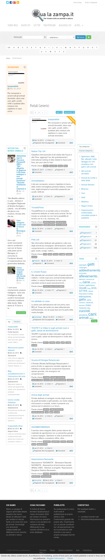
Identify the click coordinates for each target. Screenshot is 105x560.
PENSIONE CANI (84, 308)
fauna (60, 166)
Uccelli (82, 288)
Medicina (85, 201)
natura (45, 166)
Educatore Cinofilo (86, 293)
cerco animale (61, 225)
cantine (70, 442)
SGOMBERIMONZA (40, 426)
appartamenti (42, 444)
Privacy (52, 550)
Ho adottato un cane (40, 301)
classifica (53, 166)
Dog (88, 288)
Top (9, 322)
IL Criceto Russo (38, 271)
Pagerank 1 (86, 247)
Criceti (34, 257)
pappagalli (82, 265)
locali (34, 444)
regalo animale (49, 225)
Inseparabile (13, 86)
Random (17, 321)
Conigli (62, 254)
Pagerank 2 (86, 244)
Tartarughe (83, 267)
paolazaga (37, 317)
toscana (82, 305)
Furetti (55, 254)
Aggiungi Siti (65, 25)
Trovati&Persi (37, 207)
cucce (93, 282)
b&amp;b (82, 279)
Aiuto (78, 550)
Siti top (37, 25)
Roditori (69, 254)
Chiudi (70, 558)
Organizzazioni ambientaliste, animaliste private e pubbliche (89, 214)
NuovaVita (37, 480)
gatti (62, 342)
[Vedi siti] (70, 143)
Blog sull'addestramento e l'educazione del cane (16, 373)
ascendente (68, 112)
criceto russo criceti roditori (53, 286)
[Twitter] (7, 3)
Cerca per (18, 36)
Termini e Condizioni (65, 550)
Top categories (84, 146)
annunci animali (49, 222)
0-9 (9, 47)
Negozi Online (87, 206)
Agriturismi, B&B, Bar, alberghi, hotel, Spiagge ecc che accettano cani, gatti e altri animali (89, 161)
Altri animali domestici (86, 172)
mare (88, 305)
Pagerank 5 (86, 232)
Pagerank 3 (86, 240)
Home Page (77, 2)
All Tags (94, 321)
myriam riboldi (37, 380)
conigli (68, 342)
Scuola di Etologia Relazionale (45, 360)
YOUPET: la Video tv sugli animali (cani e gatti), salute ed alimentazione (50, 329)
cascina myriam (60, 380)
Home (8, 58)
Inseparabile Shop (15, 426)
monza (63, 442)
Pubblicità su (87, 550)
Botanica (84, 189)
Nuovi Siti (25, 25)
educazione (85, 296)
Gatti (50, 254)
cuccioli (84, 310)
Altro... (78, 25)
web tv (45, 342)
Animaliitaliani (37, 180)
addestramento (89, 270)
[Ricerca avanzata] (88, 37)
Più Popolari (50, 25)
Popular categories (85, 150)
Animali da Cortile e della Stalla (89, 179)
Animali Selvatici (87, 184)
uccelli (34, 345)
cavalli (57, 412)
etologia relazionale (58, 377)
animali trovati (37, 225)
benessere (36, 476)
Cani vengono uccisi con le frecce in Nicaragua (21, 225)
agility (89, 300)
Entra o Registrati (91, 2)
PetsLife (37, 261)
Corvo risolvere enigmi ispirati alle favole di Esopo (21, 272)
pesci (91, 318)
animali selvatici (38, 412)
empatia (70, 380)
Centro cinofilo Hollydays (13, 401)
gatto (82, 299)
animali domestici (56, 409)
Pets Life (35, 239)
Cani (45, 254)
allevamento (88, 275)
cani (58, 342)
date (58, 112)
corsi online (48, 380)
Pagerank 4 (86, 236)
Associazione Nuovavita (42, 459)
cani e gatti (54, 474)
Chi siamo (42, 550)
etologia (46, 377)
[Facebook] (11, 3)
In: (45, 36)
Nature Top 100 (38, 151)
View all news (21, 313)
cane (86, 281)
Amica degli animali (40, 394)
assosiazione (46, 476)
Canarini (82, 302)
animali (52, 342)
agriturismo (90, 285)
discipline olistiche (66, 474)
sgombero (55, 442)
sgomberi (46, 442)
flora (65, 166)
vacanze (89, 302)
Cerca (81, 37)
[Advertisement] (52, 82)
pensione (83, 314)
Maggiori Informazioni (55, 558)
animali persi (61, 222)
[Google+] (14, 3)
